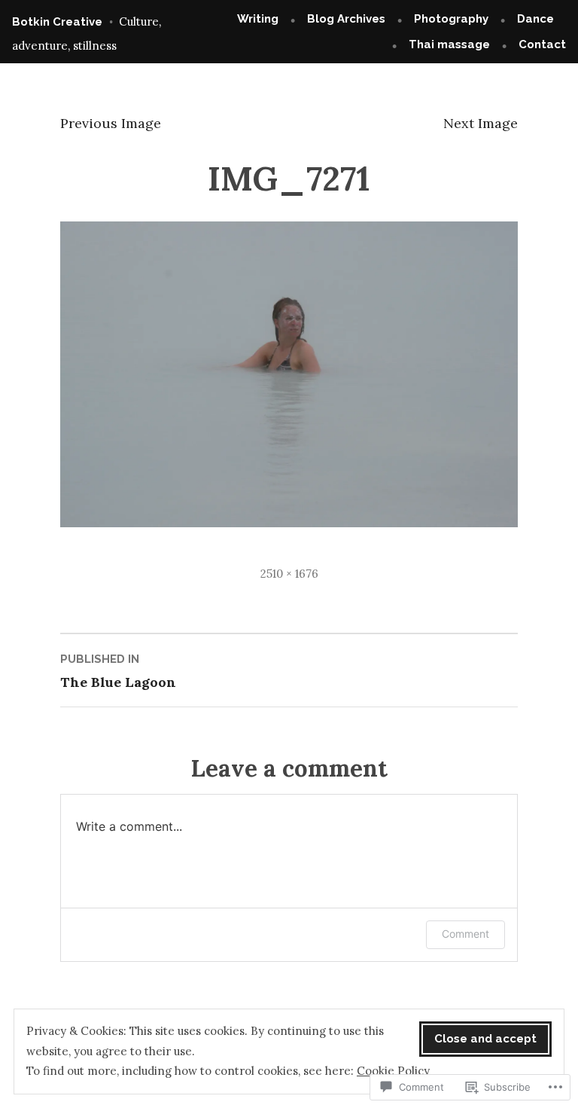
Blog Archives (346, 19)
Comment (465, 933)
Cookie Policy (393, 1071)
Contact (542, 44)
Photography (451, 19)
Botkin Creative (57, 22)
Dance (535, 19)
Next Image (480, 123)
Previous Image (110, 123)
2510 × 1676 (289, 573)
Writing (257, 19)
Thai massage (449, 44)
